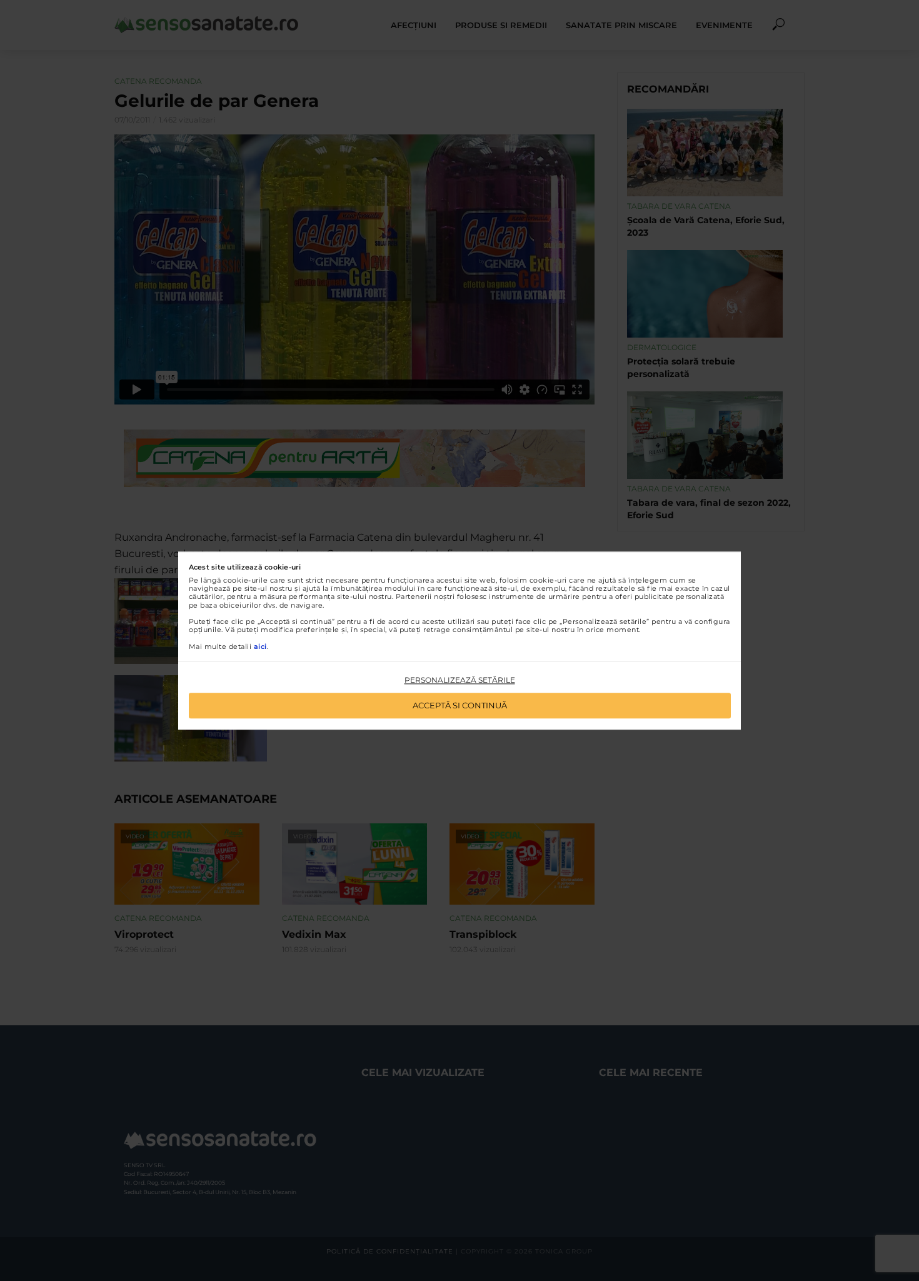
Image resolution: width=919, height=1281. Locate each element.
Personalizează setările (459, 680)
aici (260, 646)
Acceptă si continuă (460, 705)
